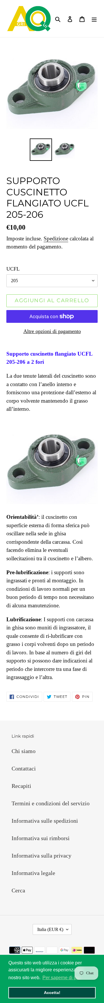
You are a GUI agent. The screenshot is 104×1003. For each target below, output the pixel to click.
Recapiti (21, 786)
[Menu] (94, 18)
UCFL (13, 269)
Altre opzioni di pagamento (52, 331)
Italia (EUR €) (50, 929)
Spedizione (56, 238)
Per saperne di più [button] (61, 977)
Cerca (18, 890)
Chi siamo (24, 751)
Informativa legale (33, 873)
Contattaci (24, 768)
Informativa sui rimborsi (41, 838)
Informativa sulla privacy (41, 855)
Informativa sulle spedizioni (45, 820)
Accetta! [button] (52, 992)
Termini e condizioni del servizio (51, 803)
